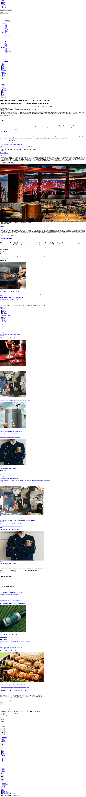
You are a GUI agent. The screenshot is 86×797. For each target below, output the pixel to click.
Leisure (3, 2)
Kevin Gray (37, 106)
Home (6, 50)
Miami (36, 112)
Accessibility (4, 791)
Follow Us (2, 9)
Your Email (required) (15, 695)
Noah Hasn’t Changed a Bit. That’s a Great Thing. (8, 468)
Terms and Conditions (10, 573)
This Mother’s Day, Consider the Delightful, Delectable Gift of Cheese (13, 690)
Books (6, 43)
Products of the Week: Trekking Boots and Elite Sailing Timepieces (13, 597)
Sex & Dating (7, 37)
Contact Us (4, 785)
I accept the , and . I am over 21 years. (15, 573)
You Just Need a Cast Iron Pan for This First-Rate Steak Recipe (10, 291)
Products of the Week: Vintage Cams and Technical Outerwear (12, 592)
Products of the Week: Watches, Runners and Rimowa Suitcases (12, 603)
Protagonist (4, 741)
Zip (11, 571)
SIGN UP (2, 714)
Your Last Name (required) (16, 697)
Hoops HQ (4, 7)
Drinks (6, 25)
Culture (3, 4)
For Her (6, 53)
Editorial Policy (5, 784)
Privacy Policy (18, 573)
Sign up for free (21, 305)
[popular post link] (10, 334)
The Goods (4, 5)
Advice (3, 765)
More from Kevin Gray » (4, 258)
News (1, 466)
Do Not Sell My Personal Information (9, 793)
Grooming (6, 31)
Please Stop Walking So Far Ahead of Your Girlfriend (10, 650)
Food (6, 26)
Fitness (6, 33)
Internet (6, 44)
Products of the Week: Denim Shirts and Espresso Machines (12, 634)
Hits (3, 736)
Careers (3, 790)
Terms (3, 787)
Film (5, 41)
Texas (1, 308)
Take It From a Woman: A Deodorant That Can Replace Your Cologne (11, 431)
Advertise (4, 786)
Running (6, 36)
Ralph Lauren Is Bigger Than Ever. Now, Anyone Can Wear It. (10, 437)
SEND (1, 703)
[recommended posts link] (5, 588)
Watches (6, 29)
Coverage (4, 738)
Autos (6, 30)
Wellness (4, 3)
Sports (6, 46)
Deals (3, 6)
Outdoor (6, 52)
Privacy (3, 789)
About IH (4, 783)
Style (6, 24)
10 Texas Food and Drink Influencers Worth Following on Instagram (11, 297)
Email (12, 570)
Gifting (6, 56)
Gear (5, 28)
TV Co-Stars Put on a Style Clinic (6, 644)
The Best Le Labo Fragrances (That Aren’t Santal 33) (9, 337)
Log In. (8, 315)
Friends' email (2, 701)
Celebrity (1, 642)
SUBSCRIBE (5, 313)
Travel (6, 27)
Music (6, 40)
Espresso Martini (31, 232)
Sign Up (1, 572)
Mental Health (7, 35)
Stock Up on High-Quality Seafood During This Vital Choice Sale (13, 684)
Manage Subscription (6, 792)
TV (5, 42)
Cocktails (1, 366)
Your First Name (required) (16, 696)
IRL (3, 739)
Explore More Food (3, 637)
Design (6, 45)
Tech (5, 54)
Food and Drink (8, 51)
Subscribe (6, 9)
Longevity (6, 34)
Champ (3, 740)
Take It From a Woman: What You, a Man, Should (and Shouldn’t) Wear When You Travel (15, 400)
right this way (44, 581)
